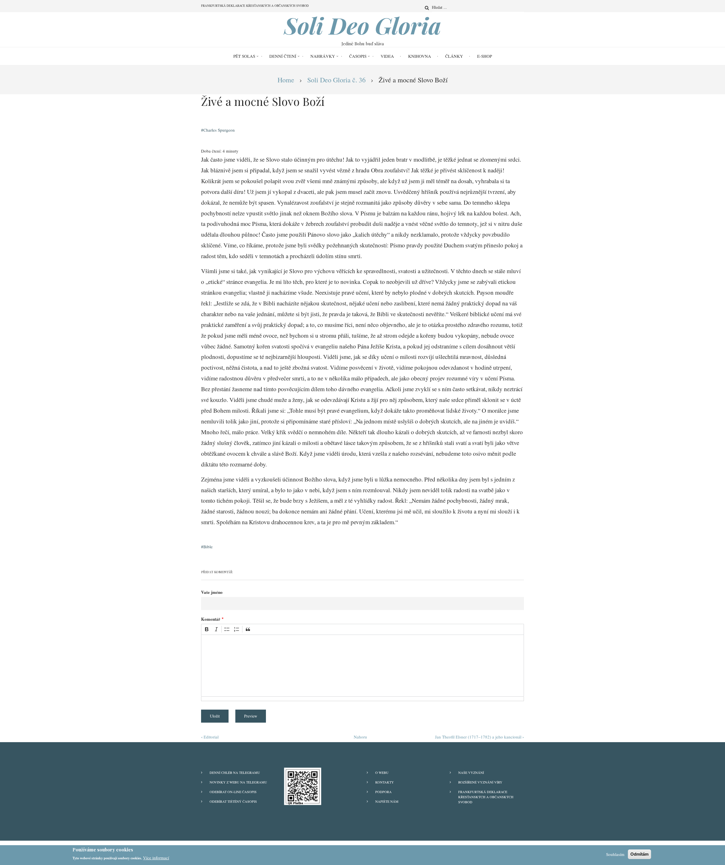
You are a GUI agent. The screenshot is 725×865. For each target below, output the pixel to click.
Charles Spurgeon (219, 130)
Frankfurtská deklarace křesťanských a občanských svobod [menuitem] (255, 5)
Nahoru (360, 737)
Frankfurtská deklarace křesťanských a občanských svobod (485, 796)
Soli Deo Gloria (362, 25)
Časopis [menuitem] (357, 56)
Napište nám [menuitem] (386, 801)
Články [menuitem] (454, 56)
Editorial (210, 737)
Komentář (210, 619)
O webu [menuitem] (382, 772)
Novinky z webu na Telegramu (238, 782)
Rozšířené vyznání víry (480, 782)
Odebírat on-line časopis (233, 791)
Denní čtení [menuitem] (282, 56)
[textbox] (362, 666)
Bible (208, 546)
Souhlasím (615, 854)
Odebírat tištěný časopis (233, 801)
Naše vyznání (471, 772)
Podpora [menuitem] (383, 791)
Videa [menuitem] (387, 56)
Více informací (156, 857)
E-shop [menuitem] (484, 56)
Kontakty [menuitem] (384, 782)
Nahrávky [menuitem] (322, 56)
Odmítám (639, 854)
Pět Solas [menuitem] (244, 56)
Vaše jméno (212, 592)
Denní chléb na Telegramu (235, 772)
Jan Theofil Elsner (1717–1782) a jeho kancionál (479, 737)
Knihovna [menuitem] (419, 56)
